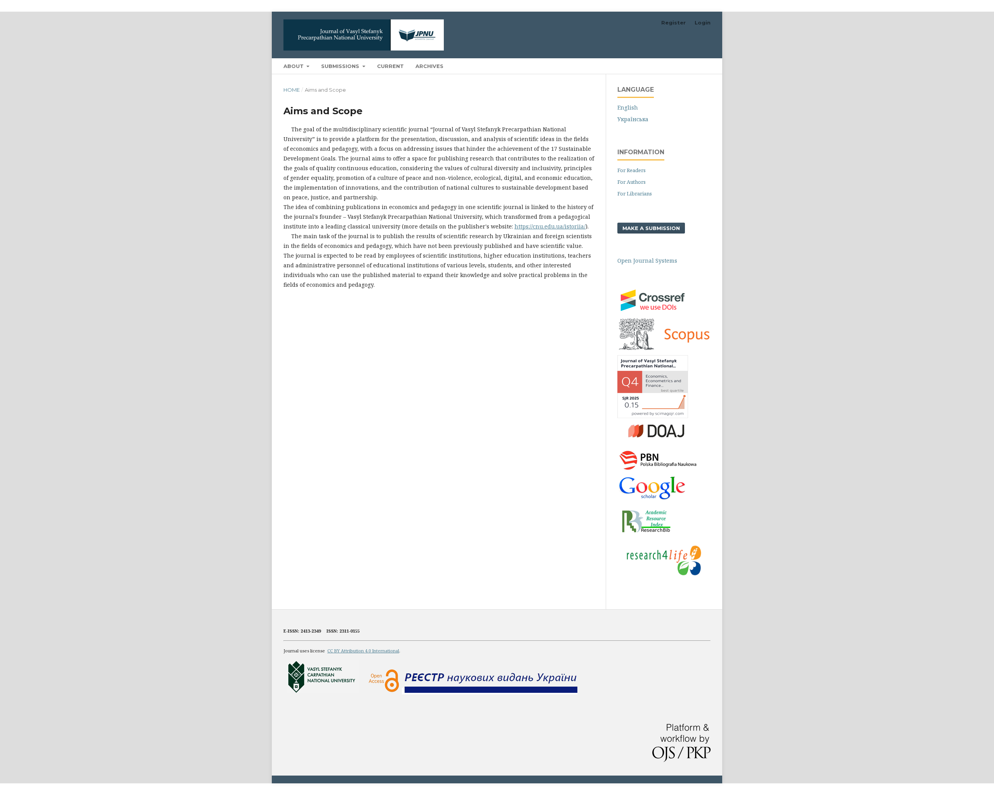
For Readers (631, 170)
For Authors (631, 181)
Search (695, 66)
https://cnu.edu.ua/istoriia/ (550, 226)
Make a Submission (651, 228)
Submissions (341, 66)
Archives (429, 66)
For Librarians (634, 193)
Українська (632, 119)
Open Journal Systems (647, 260)
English (627, 107)
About (294, 66)
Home (291, 90)
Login (703, 22)
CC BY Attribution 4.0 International (363, 651)
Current (390, 66)
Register (673, 22)
